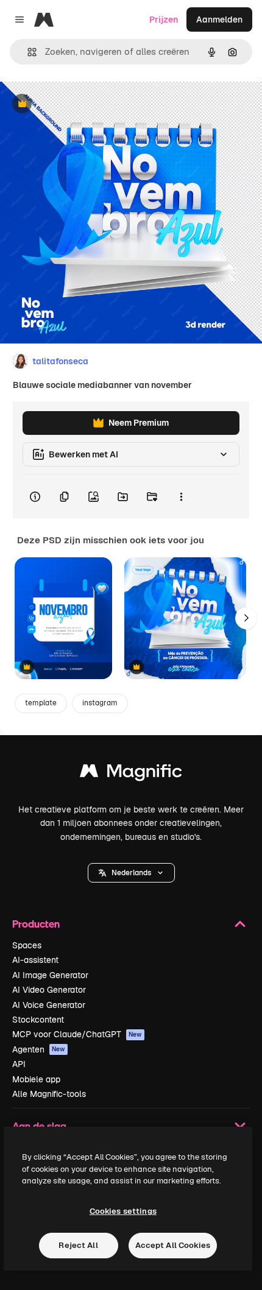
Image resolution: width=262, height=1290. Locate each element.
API (19, 1064)
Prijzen (163, 19)
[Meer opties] (181, 496)
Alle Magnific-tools (49, 1093)
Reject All (77, 1245)
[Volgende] (246, 618)
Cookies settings (123, 1211)
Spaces (26, 945)
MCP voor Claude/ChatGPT (77, 1034)
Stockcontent (38, 1019)
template (41, 703)
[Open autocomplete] (27, 52)
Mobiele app (36, 1079)
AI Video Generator (49, 989)
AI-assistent (35, 959)
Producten (36, 923)
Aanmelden (219, 19)
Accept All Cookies (172, 1245)
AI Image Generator (50, 975)
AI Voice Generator (48, 1004)
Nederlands (131, 873)
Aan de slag (39, 1125)
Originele (80, 104)
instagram (100, 703)
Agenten (38, 1049)
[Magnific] (131, 773)
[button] (131, 873)
